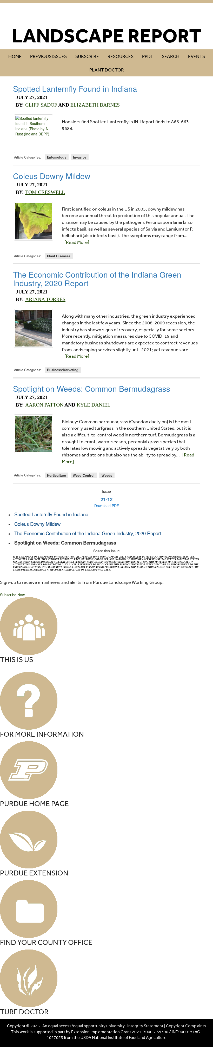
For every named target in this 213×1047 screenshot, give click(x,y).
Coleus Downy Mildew (51, 175)
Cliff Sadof (41, 105)
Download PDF (106, 505)
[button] (12, 594)
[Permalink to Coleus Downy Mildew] (33, 221)
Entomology (56, 157)
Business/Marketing (62, 370)
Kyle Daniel (93, 405)
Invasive (79, 157)
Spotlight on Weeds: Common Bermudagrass (91, 388)
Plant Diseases (58, 256)
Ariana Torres (45, 299)
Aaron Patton (44, 405)
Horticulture (56, 475)
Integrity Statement (145, 1025)
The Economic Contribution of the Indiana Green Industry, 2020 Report (97, 279)
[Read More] (76, 242)
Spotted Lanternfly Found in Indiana (75, 88)
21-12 (106, 499)
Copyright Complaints (186, 1025)
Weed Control (84, 475)
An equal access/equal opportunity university (83, 1025)
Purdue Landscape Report (106, 15)
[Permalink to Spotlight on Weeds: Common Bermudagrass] (33, 433)
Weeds (107, 475)
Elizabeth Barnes (95, 105)
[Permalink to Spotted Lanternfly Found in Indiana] (33, 133)
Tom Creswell (45, 192)
